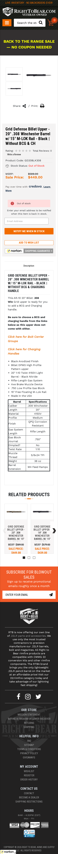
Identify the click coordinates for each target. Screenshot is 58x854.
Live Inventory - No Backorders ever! (29, 2)
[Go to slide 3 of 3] (3, 526)
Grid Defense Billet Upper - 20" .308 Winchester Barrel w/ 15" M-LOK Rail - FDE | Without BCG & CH (16, 537)
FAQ (29, 740)
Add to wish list (29, 242)
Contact (29, 793)
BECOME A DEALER (29, 797)
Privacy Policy (29, 753)
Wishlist (29, 771)
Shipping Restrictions (29, 801)
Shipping (29, 727)
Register (29, 775)
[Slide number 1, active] (24, 557)
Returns (29, 722)
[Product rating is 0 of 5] (23, 150)
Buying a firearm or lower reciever (29, 718)
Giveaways (29, 757)
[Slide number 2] (29, 557)
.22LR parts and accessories (28, 635)
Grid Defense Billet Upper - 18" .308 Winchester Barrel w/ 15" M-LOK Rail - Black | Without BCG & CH (42, 539)
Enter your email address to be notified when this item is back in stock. (29, 212)
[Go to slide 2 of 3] (53, 526)
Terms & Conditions (29, 749)
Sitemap (29, 745)
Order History (29, 779)
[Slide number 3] (34, 557)
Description (29, 265)
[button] (29, 250)
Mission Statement (29, 714)
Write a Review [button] (14, 154)
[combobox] (29, 23)
